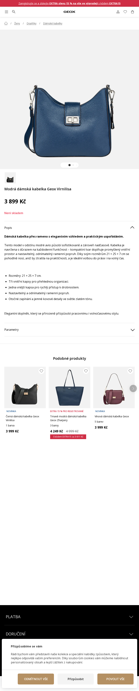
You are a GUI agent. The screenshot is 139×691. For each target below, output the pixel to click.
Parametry (11, 330)
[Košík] (132, 12)
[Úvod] (6, 23)
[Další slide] (133, 388)
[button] (69, 165)
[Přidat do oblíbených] (41, 371)
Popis (8, 228)
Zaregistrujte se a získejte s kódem (69, 3)
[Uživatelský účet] (118, 12)
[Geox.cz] (69, 12)
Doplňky (31, 23)
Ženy (17, 23)
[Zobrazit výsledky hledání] (14, 12)
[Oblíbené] (125, 12)
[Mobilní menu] (6, 12)
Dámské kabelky (52, 23)
